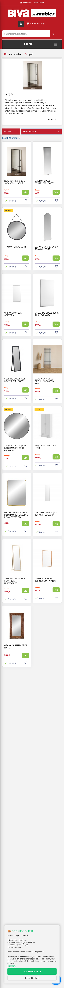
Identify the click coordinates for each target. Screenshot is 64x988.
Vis (25, 192)
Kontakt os (27, 2)
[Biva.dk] (32, 13)
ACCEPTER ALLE (32, 971)
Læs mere (11, 966)
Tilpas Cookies (32, 978)
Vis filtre (7, 131)
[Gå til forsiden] (5, 54)
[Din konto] (21, 24)
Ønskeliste (39, 2)
